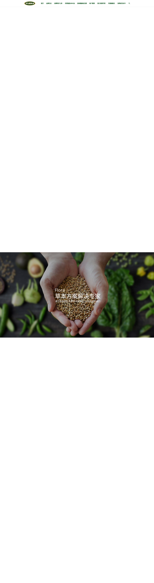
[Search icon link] (129, 4)
